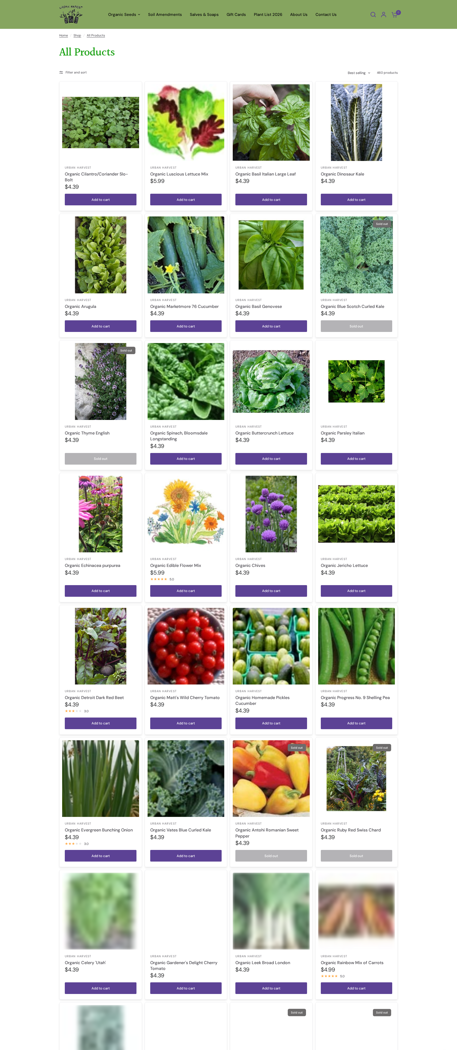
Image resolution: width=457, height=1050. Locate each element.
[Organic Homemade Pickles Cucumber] (271, 646)
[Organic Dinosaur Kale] (356, 122)
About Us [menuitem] (299, 14)
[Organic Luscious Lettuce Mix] (186, 122)
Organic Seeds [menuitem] (122, 14)
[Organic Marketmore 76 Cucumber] (186, 254)
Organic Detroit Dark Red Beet (94, 697)
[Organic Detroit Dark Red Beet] (100, 646)
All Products (96, 35)
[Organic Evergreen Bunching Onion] (100, 778)
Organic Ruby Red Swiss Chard (351, 830)
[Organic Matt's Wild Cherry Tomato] (186, 646)
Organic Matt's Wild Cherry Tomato (185, 697)
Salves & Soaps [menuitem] (204, 14)
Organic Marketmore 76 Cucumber (184, 306)
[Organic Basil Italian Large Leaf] (271, 122)
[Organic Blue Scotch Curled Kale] (356, 254)
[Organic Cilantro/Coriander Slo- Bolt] (100, 122)
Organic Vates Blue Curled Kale (180, 830)
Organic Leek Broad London (262, 962)
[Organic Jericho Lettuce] (356, 514)
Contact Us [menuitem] (326, 14)
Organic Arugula (80, 306)
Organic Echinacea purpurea (92, 565)
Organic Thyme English (87, 433)
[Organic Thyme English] (100, 381)
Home (63, 35)
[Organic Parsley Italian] (356, 381)
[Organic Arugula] (100, 254)
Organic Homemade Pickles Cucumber (262, 700)
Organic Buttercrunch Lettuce (264, 433)
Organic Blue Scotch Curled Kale (352, 306)
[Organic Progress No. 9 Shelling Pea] (356, 646)
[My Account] (383, 14)
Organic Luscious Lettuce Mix (179, 174)
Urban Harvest (78, 167)
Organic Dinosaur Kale (342, 174)
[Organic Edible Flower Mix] (186, 514)
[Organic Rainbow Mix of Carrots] (356, 911)
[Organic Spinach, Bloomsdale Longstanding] (186, 381)
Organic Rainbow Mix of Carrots (352, 962)
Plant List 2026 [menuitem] (268, 14)
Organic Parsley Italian (342, 433)
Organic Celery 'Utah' (85, 962)
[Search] (373, 14)
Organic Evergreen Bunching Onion (99, 830)
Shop (77, 35)
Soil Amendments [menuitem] (165, 14)
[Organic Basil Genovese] (271, 254)
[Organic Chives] (271, 514)
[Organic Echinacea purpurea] (100, 514)
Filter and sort (76, 72)
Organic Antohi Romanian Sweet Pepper (267, 833)
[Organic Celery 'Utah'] (100, 911)
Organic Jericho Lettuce (344, 565)
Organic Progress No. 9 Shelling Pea (355, 697)
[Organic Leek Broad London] (271, 911)
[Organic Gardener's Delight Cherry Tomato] (186, 911)
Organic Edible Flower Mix (175, 565)
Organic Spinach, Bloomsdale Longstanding (179, 436)
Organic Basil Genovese (258, 306)
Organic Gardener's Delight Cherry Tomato (183, 965)
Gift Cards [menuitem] (236, 14)
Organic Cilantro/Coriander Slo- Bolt (96, 177)
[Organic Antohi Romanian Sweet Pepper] (271, 778)
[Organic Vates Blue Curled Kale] (186, 778)
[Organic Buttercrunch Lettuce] (271, 381)
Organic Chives (250, 565)
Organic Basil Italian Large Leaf (265, 174)
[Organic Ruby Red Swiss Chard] (356, 778)
